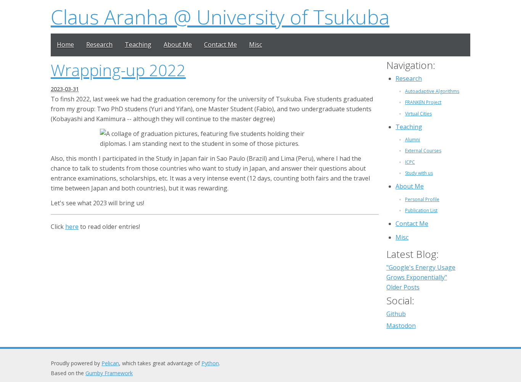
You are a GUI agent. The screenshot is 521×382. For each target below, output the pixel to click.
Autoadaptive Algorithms (432, 91)
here (72, 226)
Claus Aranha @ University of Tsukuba (220, 16)
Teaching (138, 44)
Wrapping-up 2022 (118, 70)
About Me (178, 44)
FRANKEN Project (423, 102)
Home (65, 44)
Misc (255, 44)
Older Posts (403, 287)
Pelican (110, 363)
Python (210, 363)
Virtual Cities (418, 113)
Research (99, 44)
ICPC (410, 162)
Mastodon (401, 325)
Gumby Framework (109, 373)
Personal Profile (422, 199)
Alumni (412, 139)
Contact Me (220, 44)
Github (396, 314)
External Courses (423, 150)
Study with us (419, 173)
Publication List (421, 210)
